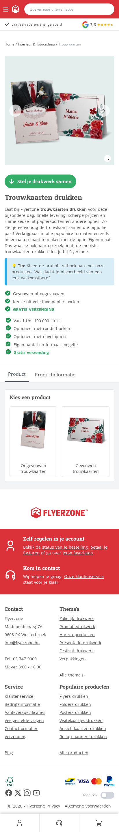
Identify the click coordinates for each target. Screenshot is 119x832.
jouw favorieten (78, 553)
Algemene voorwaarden (88, 806)
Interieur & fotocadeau (36, 44)
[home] (16, 9)
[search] (106, 9)
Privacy (53, 806)
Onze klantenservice (84, 576)
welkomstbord (35, 278)
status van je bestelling (65, 547)
